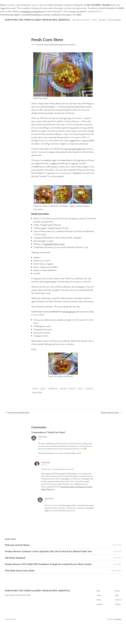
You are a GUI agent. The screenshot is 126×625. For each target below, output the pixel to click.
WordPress (118, 619)
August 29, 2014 (48, 498)
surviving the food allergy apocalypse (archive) (37, 19)
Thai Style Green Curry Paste (19, 570)
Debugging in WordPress (32, 11)
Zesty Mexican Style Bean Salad (18, 412)
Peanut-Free (72, 388)
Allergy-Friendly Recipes (51, 44)
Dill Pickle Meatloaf (15, 558)
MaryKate (40, 44)
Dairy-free (35, 388)
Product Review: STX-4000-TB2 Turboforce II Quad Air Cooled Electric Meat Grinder (48, 564)
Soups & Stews (71, 44)
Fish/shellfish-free (52, 388)
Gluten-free (63, 388)
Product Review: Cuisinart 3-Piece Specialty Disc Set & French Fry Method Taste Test (48, 551)
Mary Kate (44, 465)
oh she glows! (68, 311)
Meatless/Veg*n (62, 44)
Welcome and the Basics (17, 545)
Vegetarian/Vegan (37, 392)
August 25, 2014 (42, 437)
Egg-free (43, 388)
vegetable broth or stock (54, 243)
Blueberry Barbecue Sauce (110, 412)
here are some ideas (72, 148)
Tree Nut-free (89, 388)
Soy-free (80, 388)
